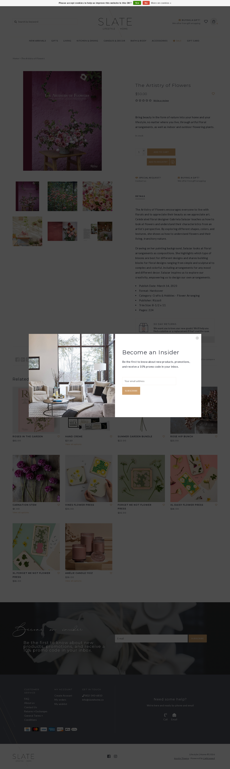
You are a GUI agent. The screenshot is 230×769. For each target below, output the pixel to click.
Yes (137, 3)
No (146, 3)
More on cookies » (161, 3)
